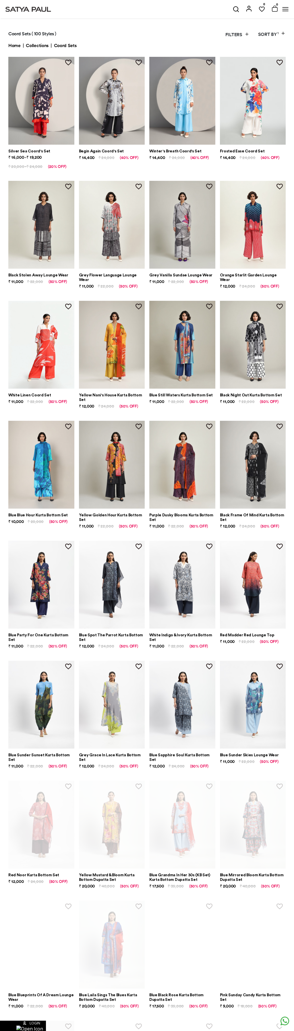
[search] (236, 9)
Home (14, 46)
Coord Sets (65, 46)
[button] (23, 1026)
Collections (37, 46)
